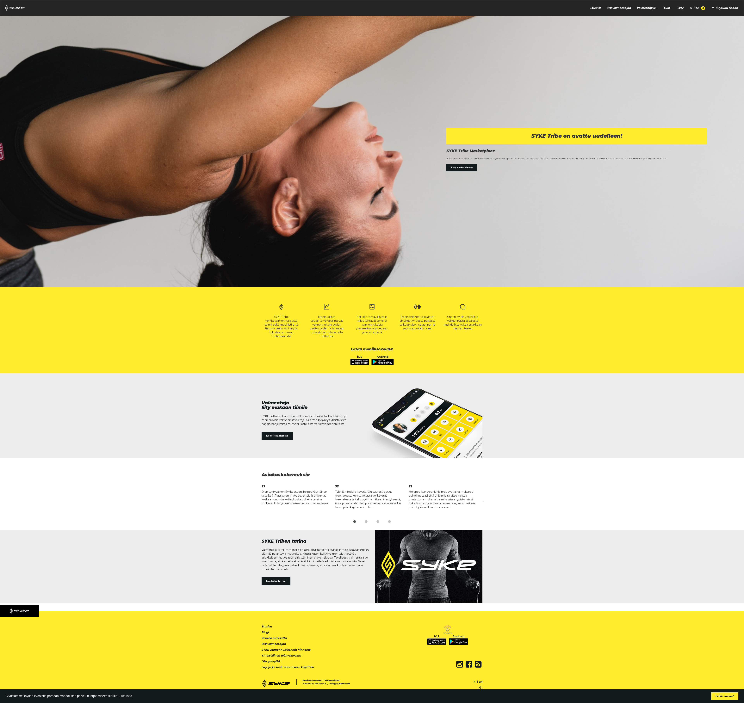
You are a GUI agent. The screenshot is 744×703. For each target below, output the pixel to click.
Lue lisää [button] (126, 696)
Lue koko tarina (276, 581)
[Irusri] (480, 687)
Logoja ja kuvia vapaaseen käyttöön (288, 667)
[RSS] (478, 664)
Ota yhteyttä (271, 661)
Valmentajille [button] (646, 8)
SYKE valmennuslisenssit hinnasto (286, 649)
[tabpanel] (298, 494)
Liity (680, 8)
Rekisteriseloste (311, 680)
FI (475, 681)
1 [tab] (354, 522)
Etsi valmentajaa (619, 8)
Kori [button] (698, 8)
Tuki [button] (667, 8)
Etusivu (595, 8)
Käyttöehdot (332, 680)
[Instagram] (459, 664)
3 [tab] (378, 522)
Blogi (265, 632)
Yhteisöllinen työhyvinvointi (281, 655)
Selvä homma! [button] (725, 696)
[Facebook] (469, 664)
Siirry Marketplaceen (461, 167)
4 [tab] (389, 522)
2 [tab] (366, 522)
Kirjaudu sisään (726, 8)
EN (480, 681)
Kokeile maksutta (277, 435)
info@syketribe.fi (339, 683)
